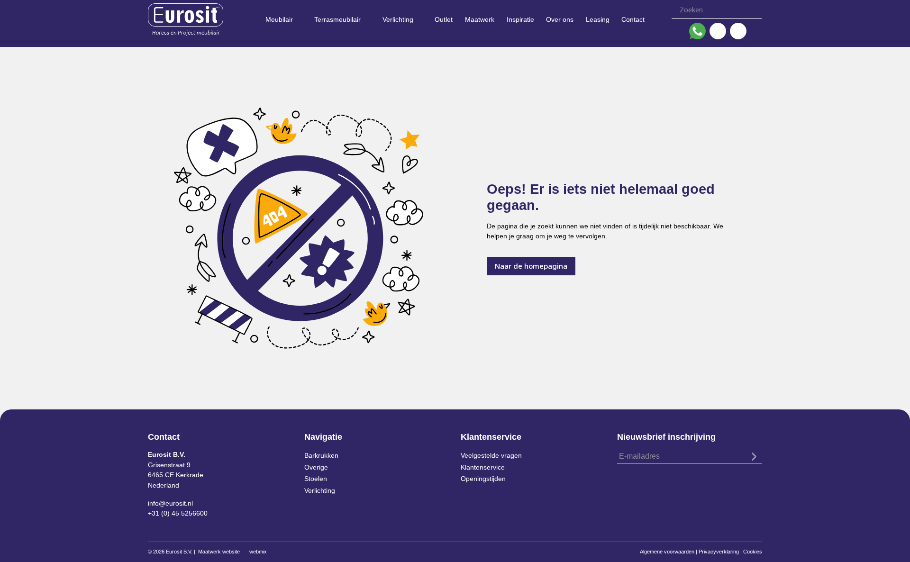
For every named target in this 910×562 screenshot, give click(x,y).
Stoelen (315, 478)
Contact (633, 19)
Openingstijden (483, 478)
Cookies (752, 551)
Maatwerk (479, 19)
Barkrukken (321, 455)
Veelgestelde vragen (491, 455)
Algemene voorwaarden (667, 551)
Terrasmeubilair (337, 19)
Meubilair (279, 19)
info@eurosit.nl (170, 503)
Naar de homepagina (531, 266)
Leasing (598, 19)
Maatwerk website (219, 551)
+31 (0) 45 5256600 (178, 513)
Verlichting (397, 19)
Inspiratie (520, 19)
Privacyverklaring (719, 551)
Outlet (444, 19)
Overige (316, 467)
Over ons (559, 19)
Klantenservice (483, 467)
